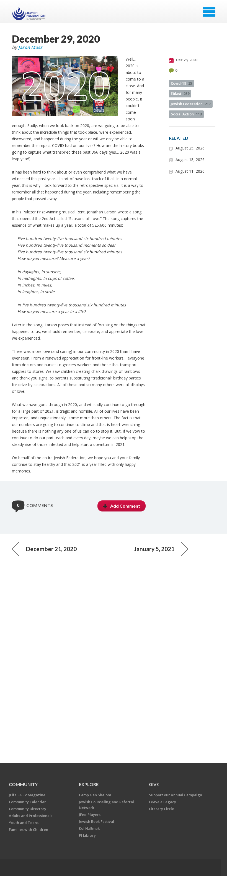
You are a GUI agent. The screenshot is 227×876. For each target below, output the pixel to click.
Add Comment (125, 505)
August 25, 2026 (190, 148)
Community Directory (27, 808)
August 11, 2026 (190, 171)
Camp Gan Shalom (95, 794)
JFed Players (89, 814)
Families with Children (28, 829)
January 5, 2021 (154, 548)
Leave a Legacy (162, 801)
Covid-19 (181, 83)
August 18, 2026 (190, 159)
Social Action (186, 114)
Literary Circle (161, 808)
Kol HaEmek (89, 828)
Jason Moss (30, 47)
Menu (209, 12)
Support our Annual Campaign (175, 794)
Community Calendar (27, 801)
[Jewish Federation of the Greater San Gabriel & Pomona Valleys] (29, 13)
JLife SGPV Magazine (27, 794)
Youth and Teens (23, 822)
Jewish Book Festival (96, 821)
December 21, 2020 (51, 548)
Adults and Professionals (30, 815)
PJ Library (87, 835)
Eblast (180, 93)
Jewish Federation (191, 103)
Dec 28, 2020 (186, 59)
